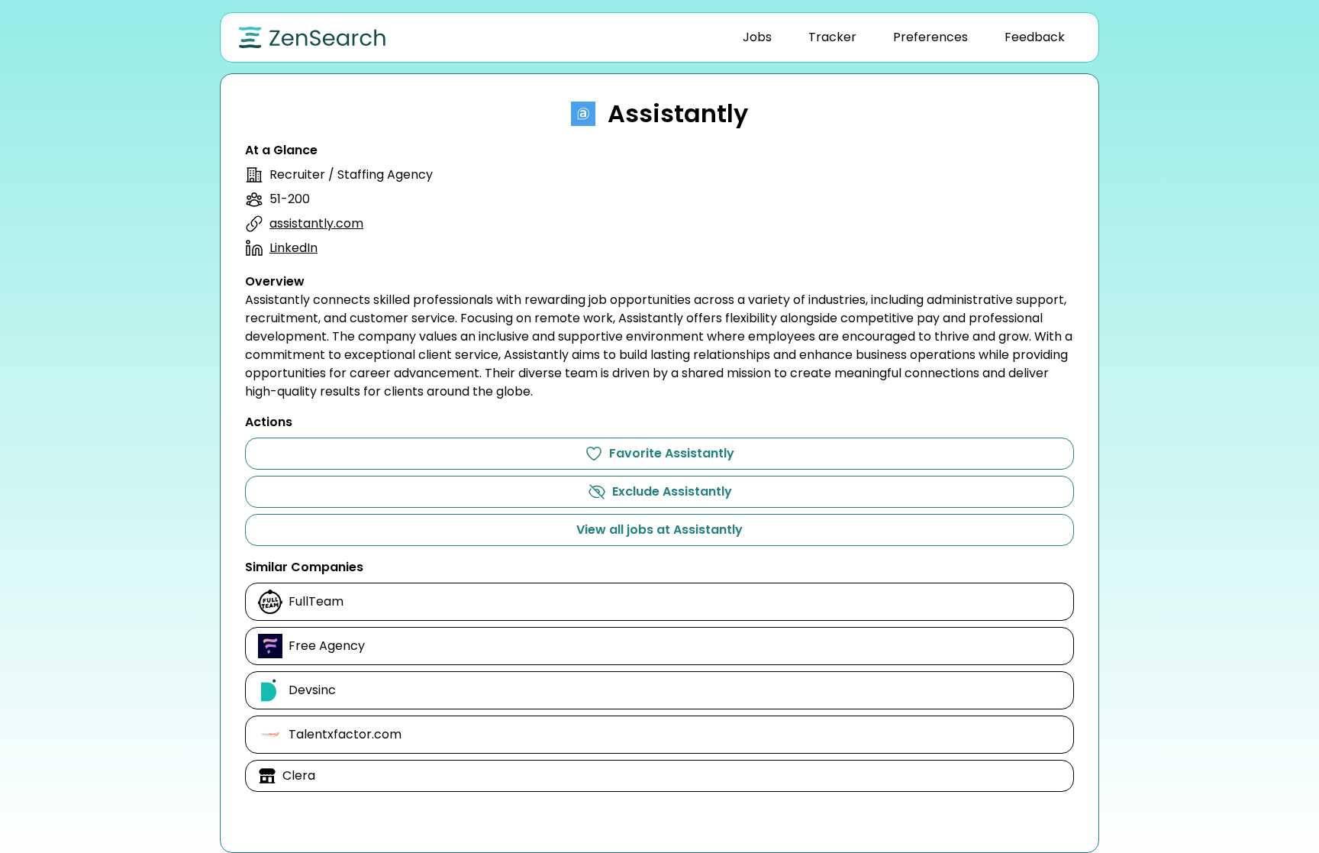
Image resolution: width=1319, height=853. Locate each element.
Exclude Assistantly (672, 491)
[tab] (757, 37)
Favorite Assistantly (671, 453)
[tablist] (903, 37)
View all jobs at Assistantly (659, 529)
